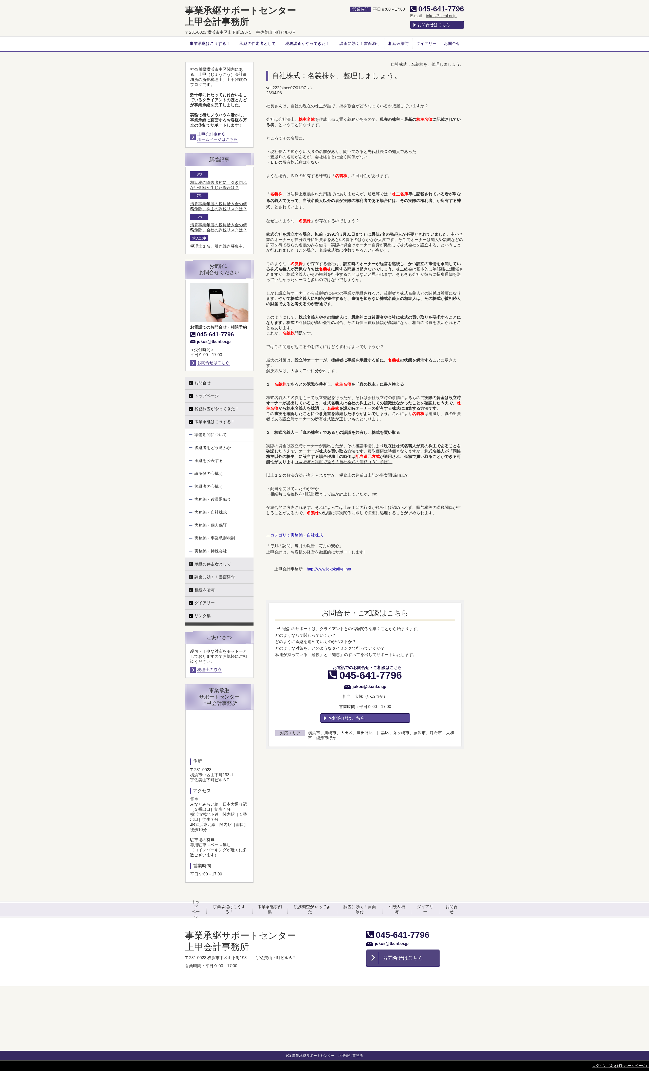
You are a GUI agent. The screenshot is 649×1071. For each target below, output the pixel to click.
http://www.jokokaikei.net (329, 569)
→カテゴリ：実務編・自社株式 (294, 535)
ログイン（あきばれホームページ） (620, 1066)
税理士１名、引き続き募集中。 (218, 246)
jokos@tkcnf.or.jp (441, 16)
